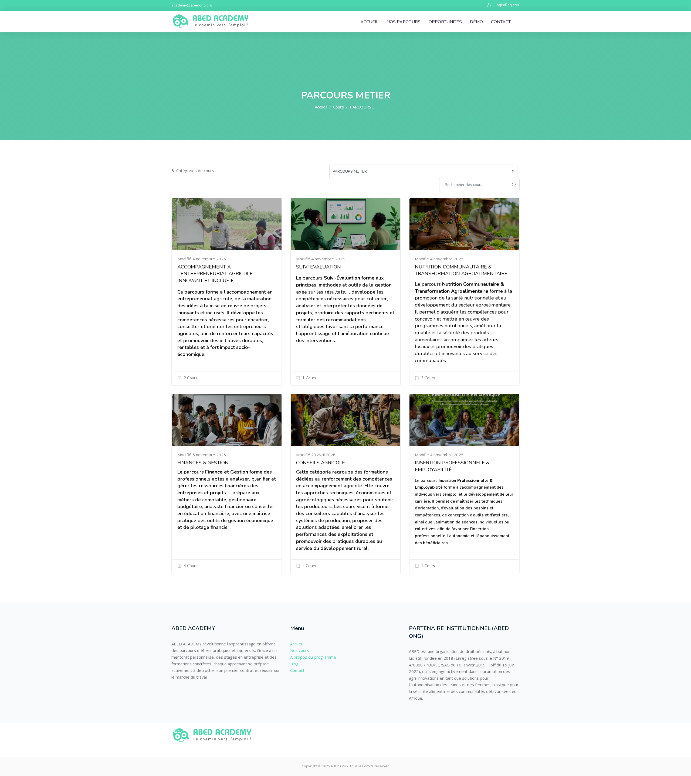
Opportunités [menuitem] (445, 22)
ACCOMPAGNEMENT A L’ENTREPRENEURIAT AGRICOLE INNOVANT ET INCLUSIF (215, 274)
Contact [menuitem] (501, 22)
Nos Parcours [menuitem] (404, 22)
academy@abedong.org (191, 5)
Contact (297, 670)
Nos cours (299, 650)
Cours (338, 107)
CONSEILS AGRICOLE (320, 463)
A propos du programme (313, 657)
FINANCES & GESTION (203, 463)
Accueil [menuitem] (369, 22)
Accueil (321, 107)
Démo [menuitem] (476, 22)
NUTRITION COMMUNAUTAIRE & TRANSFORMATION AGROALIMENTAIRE (461, 270)
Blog (294, 663)
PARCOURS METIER (368, 107)
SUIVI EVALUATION (318, 267)
